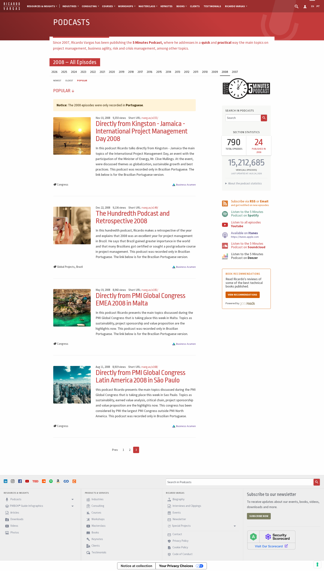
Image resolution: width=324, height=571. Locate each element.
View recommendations (242, 294)
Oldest (69, 80)
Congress (62, 184)
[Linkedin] (6, 481)
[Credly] (74, 481)
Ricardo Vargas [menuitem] (235, 6)
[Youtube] (27, 481)
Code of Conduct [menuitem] (182, 554)
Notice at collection (136, 566)
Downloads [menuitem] (16, 519)
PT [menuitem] (318, 6)
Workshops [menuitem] (125, 6)
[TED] (35, 481)
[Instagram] (13, 481)
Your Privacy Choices (176, 566)
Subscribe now (258, 516)
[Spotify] (51, 481)
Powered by (233, 303)
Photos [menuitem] (14, 532)
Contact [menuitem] (177, 534)
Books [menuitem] (180, 6)
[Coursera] (67, 481)
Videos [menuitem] (14, 526)
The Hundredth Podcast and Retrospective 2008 (133, 217)
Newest (57, 80)
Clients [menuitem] (195, 6)
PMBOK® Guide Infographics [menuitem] (26, 506)
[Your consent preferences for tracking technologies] (317, 564)
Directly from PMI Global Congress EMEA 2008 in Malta (140, 299)
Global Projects (66, 267)
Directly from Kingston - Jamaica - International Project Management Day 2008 (142, 131)
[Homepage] (11, 9)
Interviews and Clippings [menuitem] (186, 506)
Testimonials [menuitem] (212, 6)
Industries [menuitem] (69, 6)
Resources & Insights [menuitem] (41, 6)
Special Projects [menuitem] (181, 526)
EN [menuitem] (312, 6)
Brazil (79, 267)
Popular (82, 80)
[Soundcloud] (44, 481)
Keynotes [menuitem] (166, 6)
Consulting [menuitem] (89, 6)
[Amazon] (58, 481)
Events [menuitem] (176, 512)
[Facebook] (20, 481)
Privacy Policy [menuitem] (180, 540)
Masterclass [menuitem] (147, 6)
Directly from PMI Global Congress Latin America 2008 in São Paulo (140, 376)
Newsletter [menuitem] (179, 519)
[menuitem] (297, 6)
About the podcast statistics (245, 183)
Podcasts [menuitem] (15, 499)
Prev (115, 450)
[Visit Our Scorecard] (271, 540)
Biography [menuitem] (178, 499)
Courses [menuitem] (107, 6)
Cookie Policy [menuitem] (180, 547)
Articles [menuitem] (14, 512)
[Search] (264, 118)
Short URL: (143, 118)
